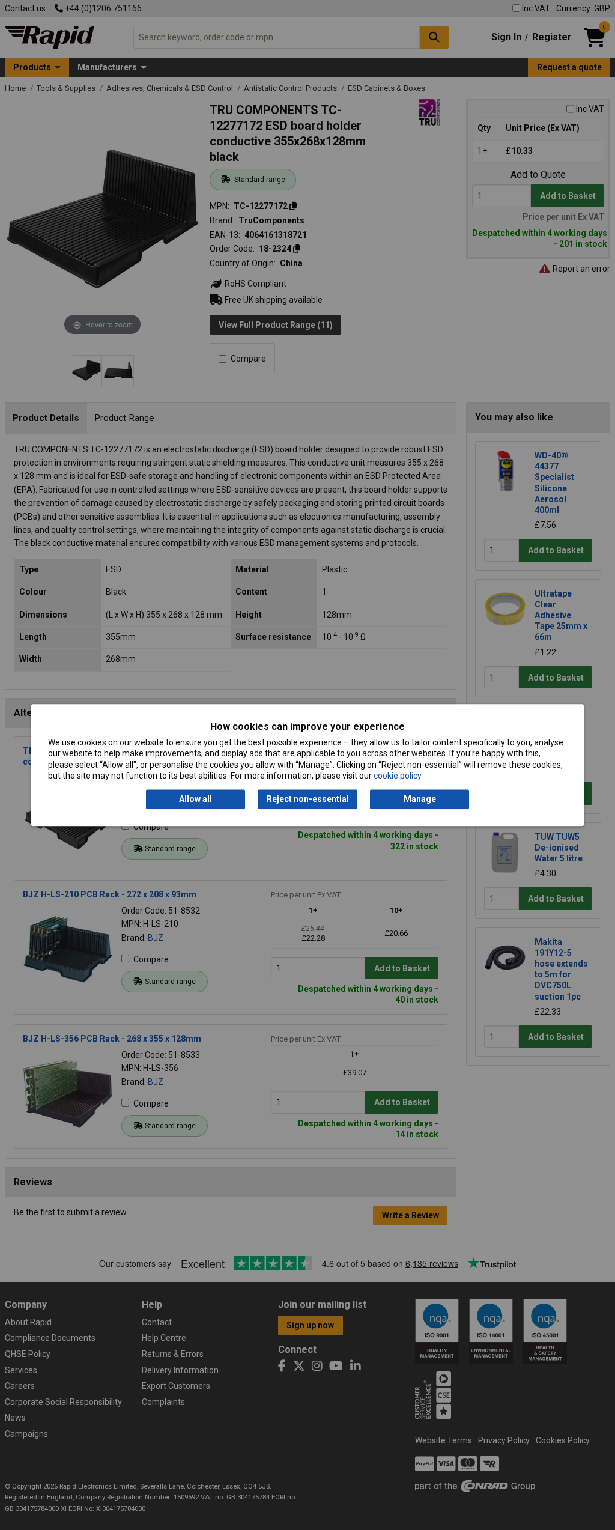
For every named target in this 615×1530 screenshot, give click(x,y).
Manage (420, 799)
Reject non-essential (308, 799)
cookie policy (398, 775)
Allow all (195, 799)
